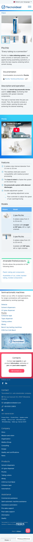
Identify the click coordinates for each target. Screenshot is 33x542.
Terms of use (11, 419)
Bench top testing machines (11, 327)
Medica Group (6, 442)
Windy (3, 324)
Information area (20, 419)
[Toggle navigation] (29, 7)
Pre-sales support (7, 508)
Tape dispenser (7, 318)
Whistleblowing (6, 422)
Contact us (17, 371)
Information (5, 515)
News (3, 455)
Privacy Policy (5, 417)
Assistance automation (9, 505)
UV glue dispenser (8, 310)
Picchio (4, 313)
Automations (5, 489)
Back (4, 13)
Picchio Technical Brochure (14, 79)
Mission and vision (7, 435)
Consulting (5, 445)
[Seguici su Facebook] (2, 383)
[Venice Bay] (19, 531)
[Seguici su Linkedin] (6, 383)
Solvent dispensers (8, 307)
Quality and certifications (10, 452)
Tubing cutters (6, 321)
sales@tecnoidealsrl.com (12, 403)
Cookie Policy (14, 417)
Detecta (4, 304)
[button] (30, 17)
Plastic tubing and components (13, 272)
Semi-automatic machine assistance (13, 501)
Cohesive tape (6, 316)
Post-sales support (8, 512)
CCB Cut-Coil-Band (8, 330)
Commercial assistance (9, 498)
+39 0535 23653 (10, 406)
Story (3, 432)
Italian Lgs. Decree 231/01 (19, 422)
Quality (3, 518)
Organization (5, 439)
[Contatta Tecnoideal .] (28, 530)
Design (3, 449)
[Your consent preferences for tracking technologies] (24, 539)
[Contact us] (27, 530)
